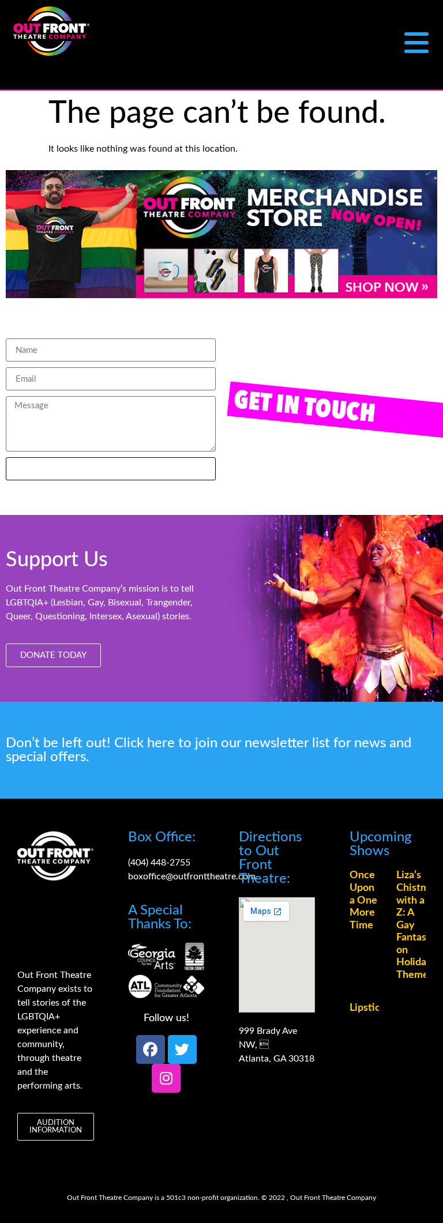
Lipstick (368, 1008)
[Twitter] (182, 1049)
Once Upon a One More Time (363, 900)
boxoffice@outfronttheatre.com (192, 876)
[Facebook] (150, 1049)
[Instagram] (166, 1078)
